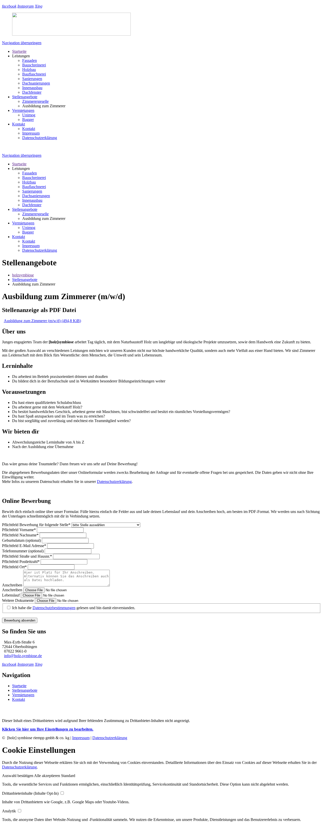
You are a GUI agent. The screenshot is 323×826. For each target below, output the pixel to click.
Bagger (28, 119)
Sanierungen (32, 78)
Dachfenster (31, 92)
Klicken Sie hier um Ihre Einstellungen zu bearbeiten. (47, 729)
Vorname (19, 530)
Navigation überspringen (21, 43)
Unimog (28, 115)
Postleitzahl (21, 561)
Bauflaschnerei (34, 74)
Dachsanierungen (36, 83)
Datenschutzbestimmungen (54, 608)
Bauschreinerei (34, 65)
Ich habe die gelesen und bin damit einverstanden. (73, 608)
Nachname (20, 535)
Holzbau (29, 69)
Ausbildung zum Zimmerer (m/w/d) (42, 321)
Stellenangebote (24, 97)
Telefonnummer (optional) (23, 551)
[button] (18, 775)
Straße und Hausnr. (27, 556)
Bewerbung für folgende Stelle (36, 525)
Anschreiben (12, 585)
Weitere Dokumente (18, 600)
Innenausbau (32, 88)
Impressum (31, 133)
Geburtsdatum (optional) (22, 540)
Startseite (19, 51)
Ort (14, 567)
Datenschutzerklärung (39, 138)
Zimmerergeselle (35, 101)
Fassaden (29, 60)
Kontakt (18, 124)
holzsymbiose (23, 275)
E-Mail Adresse (24, 546)
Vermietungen (23, 110)
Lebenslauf (11, 595)
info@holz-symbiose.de (23, 656)
